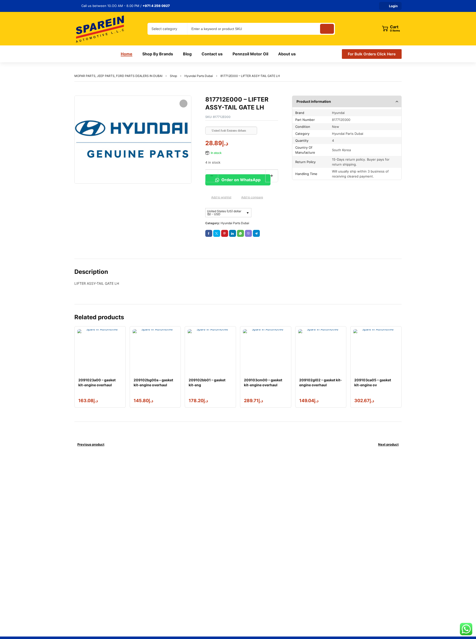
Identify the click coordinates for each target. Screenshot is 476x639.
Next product (388, 444)
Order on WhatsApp (240, 179)
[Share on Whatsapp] (240, 233)
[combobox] (167, 29)
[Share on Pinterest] (224, 233)
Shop (173, 76)
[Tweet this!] (216, 233)
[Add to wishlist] (207, 198)
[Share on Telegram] (256, 233)
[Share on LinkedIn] (232, 233)
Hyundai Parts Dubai (198, 76)
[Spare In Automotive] (99, 28)
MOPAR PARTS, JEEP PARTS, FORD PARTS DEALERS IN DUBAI (118, 76)
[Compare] (237, 198)
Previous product (90, 444)
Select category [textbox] (164, 29)
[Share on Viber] (248, 233)
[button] (183, 103)
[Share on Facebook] (208, 233)
